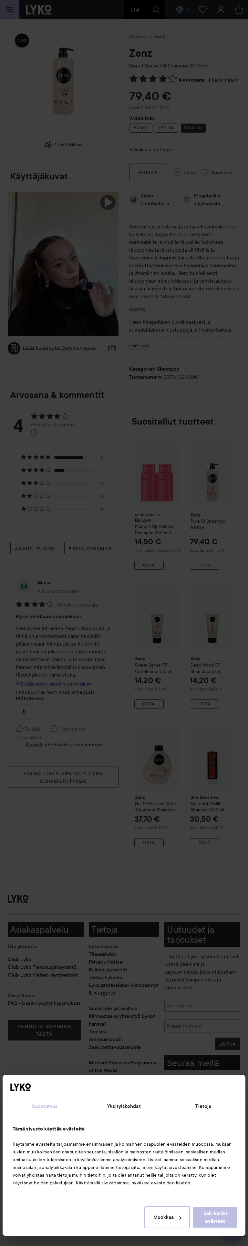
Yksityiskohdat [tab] (123, 1106)
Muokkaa (163, 1217)
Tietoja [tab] (203, 1106)
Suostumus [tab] (44, 1106)
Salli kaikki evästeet (215, 1217)
